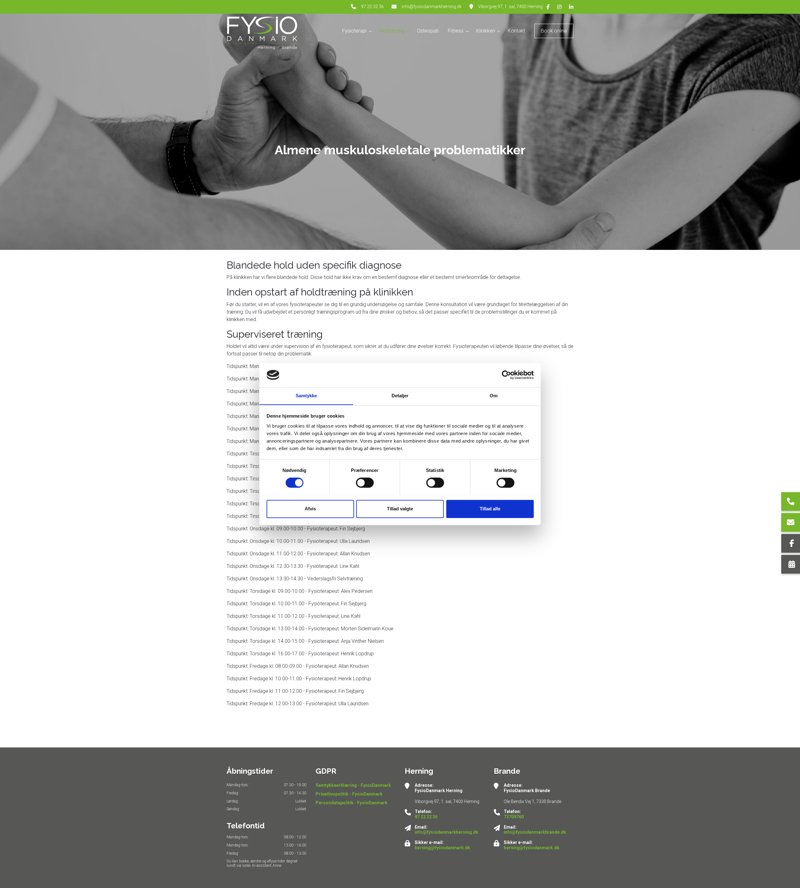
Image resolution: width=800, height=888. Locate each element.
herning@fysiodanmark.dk (442, 847)
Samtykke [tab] (306, 395)
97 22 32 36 (372, 6)
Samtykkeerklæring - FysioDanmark (353, 785)
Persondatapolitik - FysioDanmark (352, 803)
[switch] (365, 483)
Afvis (310, 508)
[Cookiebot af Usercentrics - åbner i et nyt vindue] (506, 375)
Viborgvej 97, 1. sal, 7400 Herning (510, 6)
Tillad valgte (400, 508)
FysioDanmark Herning (438, 790)
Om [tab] (494, 395)
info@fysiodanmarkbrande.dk (535, 832)
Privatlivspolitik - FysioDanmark (349, 794)
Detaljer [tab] (400, 395)
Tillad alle (490, 508)
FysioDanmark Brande (527, 790)
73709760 (514, 816)
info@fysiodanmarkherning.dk (432, 6)
